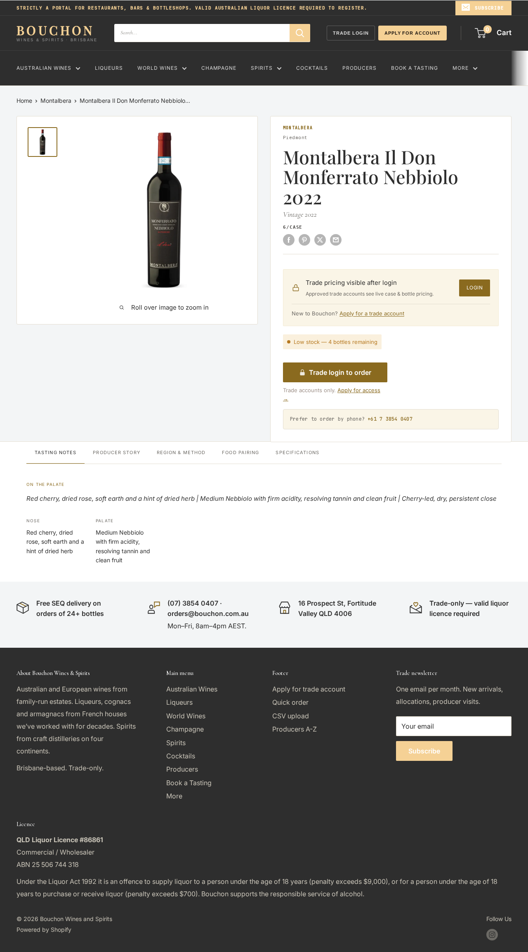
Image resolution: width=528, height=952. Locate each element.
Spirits (262, 68)
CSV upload (290, 716)
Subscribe (489, 8)
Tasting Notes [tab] (55, 452)
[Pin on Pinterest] (304, 239)
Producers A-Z (294, 729)
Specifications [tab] (297, 452)
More (461, 68)
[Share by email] (336, 239)
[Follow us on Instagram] (492, 934)
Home (24, 100)
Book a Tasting (414, 68)
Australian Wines (43, 68)
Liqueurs (109, 68)
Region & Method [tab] (181, 452)
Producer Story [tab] (116, 452)
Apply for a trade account (371, 313)
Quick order (290, 702)
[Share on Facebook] (289, 239)
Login (475, 287)
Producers (359, 68)
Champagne (219, 68)
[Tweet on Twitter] (320, 239)
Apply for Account (412, 33)
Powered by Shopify (43, 929)
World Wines (157, 68)
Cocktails (312, 68)
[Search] (300, 33)
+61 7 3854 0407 (390, 419)
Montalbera (55, 100)
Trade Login (351, 33)
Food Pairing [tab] (240, 452)
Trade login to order (340, 372)
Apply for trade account (308, 689)
